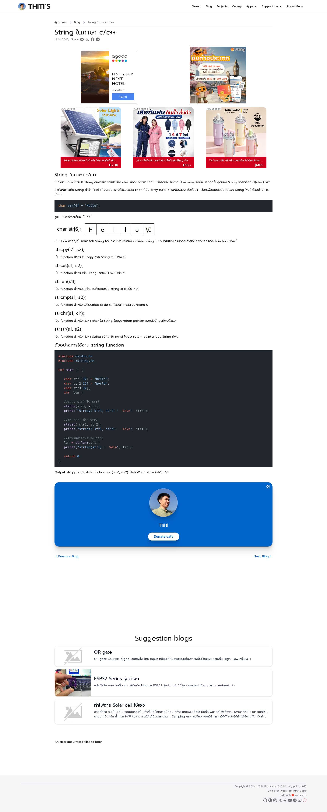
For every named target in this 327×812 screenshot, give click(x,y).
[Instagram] (275, 800)
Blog (209, 6)
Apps (250, 6)
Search (196, 6)
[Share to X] (87, 39)
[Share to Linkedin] (98, 39)
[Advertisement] (163, 592)
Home (62, 22)
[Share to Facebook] (92, 39)
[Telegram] (295, 800)
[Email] (300, 800)
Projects (222, 6)
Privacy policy (292, 786)
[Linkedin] (270, 800)
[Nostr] (285, 800)
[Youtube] (290, 800)
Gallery (237, 6)
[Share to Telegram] (82, 39)
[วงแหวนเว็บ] (305, 800)
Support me (270, 6)
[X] (280, 800)
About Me (293, 6)
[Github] (265, 800)
